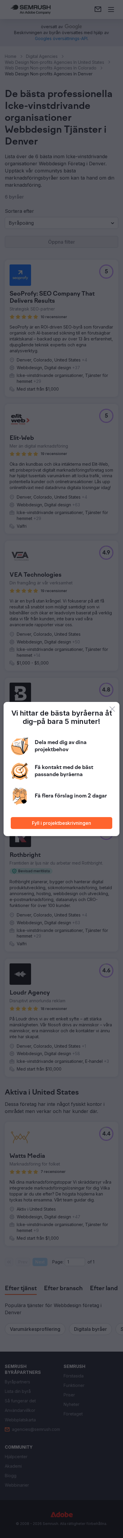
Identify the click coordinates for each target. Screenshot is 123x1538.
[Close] (112, 709)
